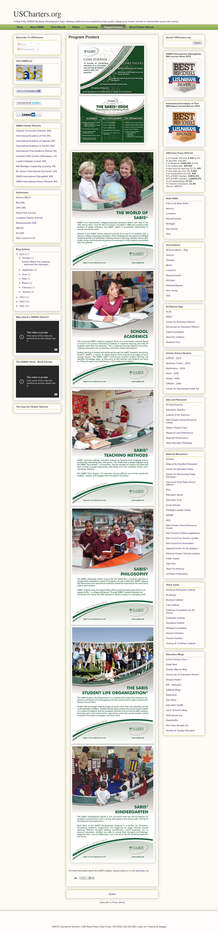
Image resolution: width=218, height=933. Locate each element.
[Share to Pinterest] (93, 878)
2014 (22, 254)
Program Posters (113, 27)
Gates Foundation (175, 332)
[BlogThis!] (84, 878)
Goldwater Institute (175, 618)
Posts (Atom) (119, 902)
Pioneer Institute (174, 638)
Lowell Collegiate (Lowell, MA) (31, 161)
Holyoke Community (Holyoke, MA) (33, 130)
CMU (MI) (21, 207)
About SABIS (37, 27)
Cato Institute (172, 605)
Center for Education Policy (179, 469)
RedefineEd (172, 720)
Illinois (169, 265)
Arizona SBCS (23, 197)
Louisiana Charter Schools (29, 217)
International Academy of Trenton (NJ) (35, 146)
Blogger (162, 926)
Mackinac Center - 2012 (178, 363)
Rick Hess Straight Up (177, 725)
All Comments (27, 49)
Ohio (168, 234)
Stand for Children (175, 337)
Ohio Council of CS (25, 238)
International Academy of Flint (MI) (33, 135)
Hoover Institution (175, 633)
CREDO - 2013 (173, 358)
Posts (23, 44)
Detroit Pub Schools (26, 213)
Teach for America (175, 568)
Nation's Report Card (176, 427)
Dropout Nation (173, 679)
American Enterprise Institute (180, 589)
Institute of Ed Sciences (178, 415)
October (26, 258)
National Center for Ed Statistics (182, 548)
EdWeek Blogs (173, 690)
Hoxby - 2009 (173, 378)
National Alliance (174, 285)
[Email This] (81, 878)
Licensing (91, 27)
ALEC (169, 311)
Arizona (170, 208)
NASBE (169, 515)
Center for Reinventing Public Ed (182, 388)
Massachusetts (173, 218)
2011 (22, 306)
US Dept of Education (177, 573)
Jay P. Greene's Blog (176, 710)
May (24, 278)
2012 (22, 301)
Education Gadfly (174, 705)
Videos (76, 27)
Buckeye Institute (174, 600)
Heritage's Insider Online (178, 510)
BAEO (169, 316)
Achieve (170, 459)
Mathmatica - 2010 (175, 368)
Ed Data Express (174, 404)
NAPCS (178, 186)
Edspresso (171, 695)
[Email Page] (75, 878)
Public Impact (173, 558)
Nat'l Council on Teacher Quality (182, 538)
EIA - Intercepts (173, 684)
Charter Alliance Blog (176, 669)
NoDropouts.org (174, 715)
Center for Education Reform (180, 322)
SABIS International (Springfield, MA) (34, 176)
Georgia (170, 260)
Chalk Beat (171, 664)
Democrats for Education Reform (182, 326)
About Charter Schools (141, 27)
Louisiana (171, 213)
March (25, 283)
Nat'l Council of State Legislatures (183, 533)
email (123, 871)
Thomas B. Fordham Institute (180, 643)
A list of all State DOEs (177, 203)
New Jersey (172, 228)
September (28, 270)
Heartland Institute (175, 623)
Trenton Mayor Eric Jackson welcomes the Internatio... (36, 263)
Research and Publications (179, 432)
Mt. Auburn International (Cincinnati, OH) (36, 171)
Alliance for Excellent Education (182, 464)
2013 (22, 297)
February (27, 287)
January (26, 291)
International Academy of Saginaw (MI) (35, 141)
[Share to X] (87, 878)
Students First (173, 342)
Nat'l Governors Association (180, 543)
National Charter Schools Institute (183, 553)
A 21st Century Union (176, 659)
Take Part (171, 563)
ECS (168, 489)
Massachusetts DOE (26, 223)
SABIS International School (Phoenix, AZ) (36, 181)
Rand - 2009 (172, 373)
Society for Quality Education (180, 730)
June (25, 274)
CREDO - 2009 (173, 383)
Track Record (58, 27)
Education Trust (174, 500)
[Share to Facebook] (90, 878)
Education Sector (174, 495)
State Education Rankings (179, 443)
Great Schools (173, 505)
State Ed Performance (177, 438)
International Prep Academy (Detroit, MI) (36, 151)
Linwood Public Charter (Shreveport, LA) (36, 156)
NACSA (19, 228)
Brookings (171, 595)
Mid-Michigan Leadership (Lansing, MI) (36, 166)
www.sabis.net (142, 871)
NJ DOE (20, 233)
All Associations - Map (177, 250)
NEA (168, 520)
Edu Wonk (171, 700)
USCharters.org (37, 13)
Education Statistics (176, 409)
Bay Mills (20, 202)
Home (20, 27)
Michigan (170, 223)
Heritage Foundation (176, 628)
